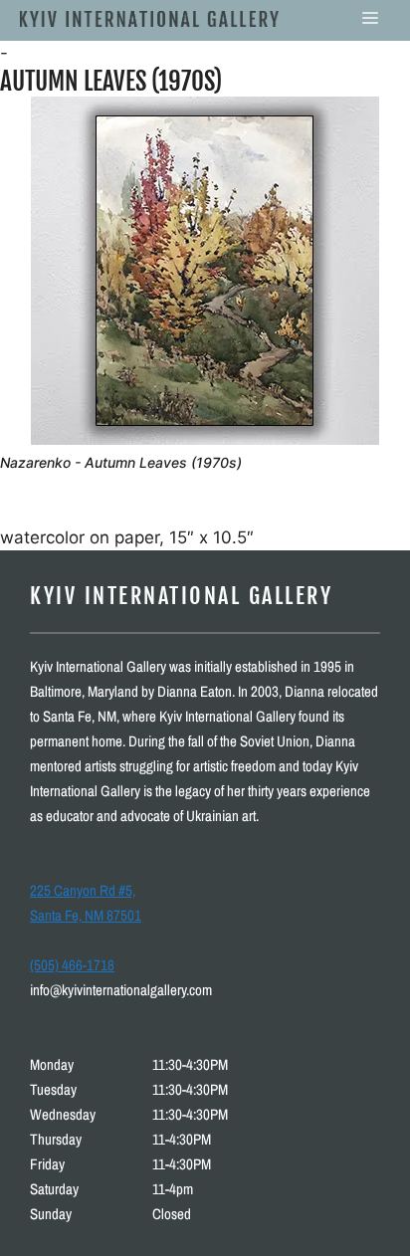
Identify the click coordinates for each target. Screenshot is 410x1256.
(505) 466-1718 (72, 964)
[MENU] (370, 18)
